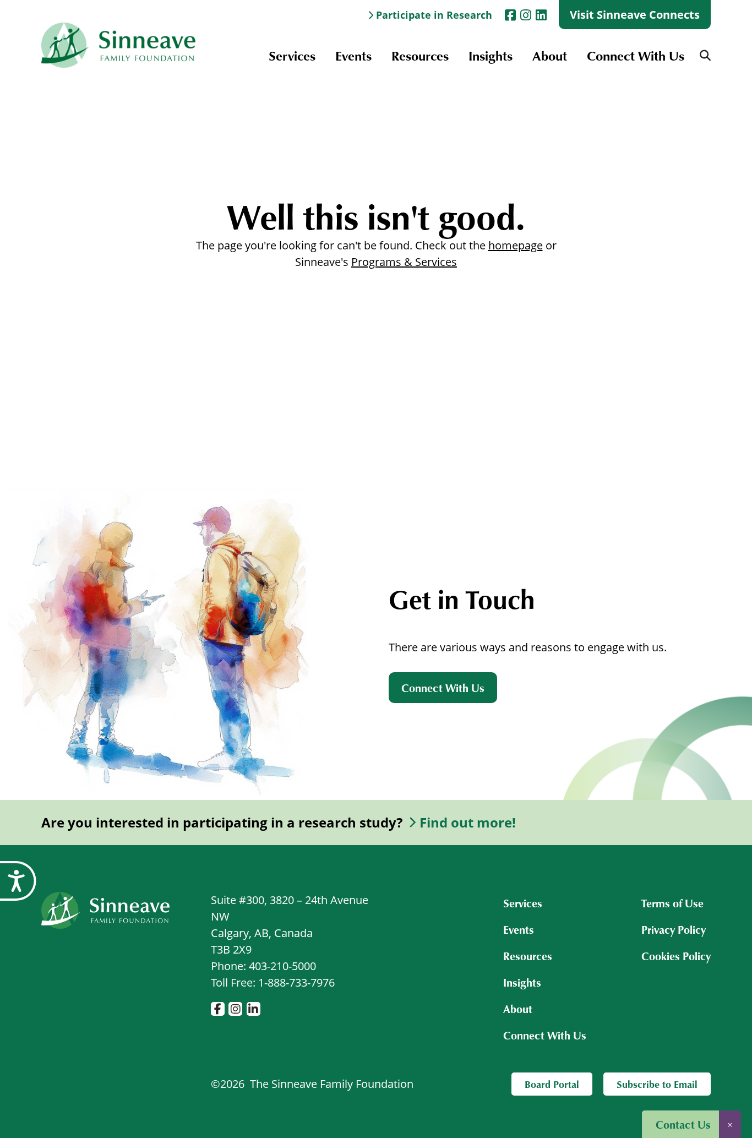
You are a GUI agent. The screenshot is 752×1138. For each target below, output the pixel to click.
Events (353, 55)
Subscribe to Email (657, 1084)
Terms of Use (672, 903)
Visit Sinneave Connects (635, 14)
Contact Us (683, 1124)
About (549, 55)
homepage (515, 245)
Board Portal (552, 1084)
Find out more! (467, 822)
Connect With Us (635, 55)
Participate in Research (434, 14)
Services (292, 55)
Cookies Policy (676, 955)
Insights (490, 55)
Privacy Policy (673, 929)
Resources (420, 55)
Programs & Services (404, 261)
